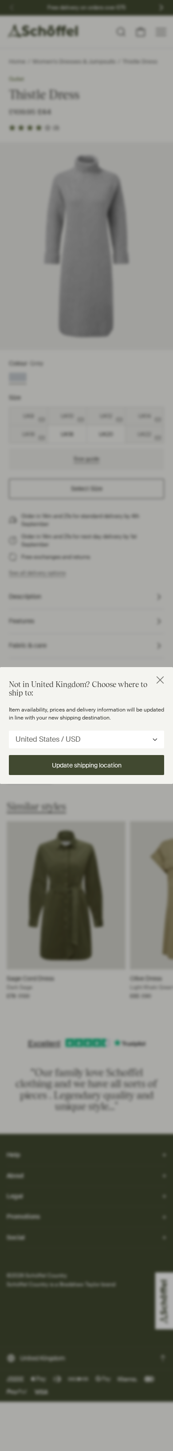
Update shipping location (87, 765)
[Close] (160, 680)
